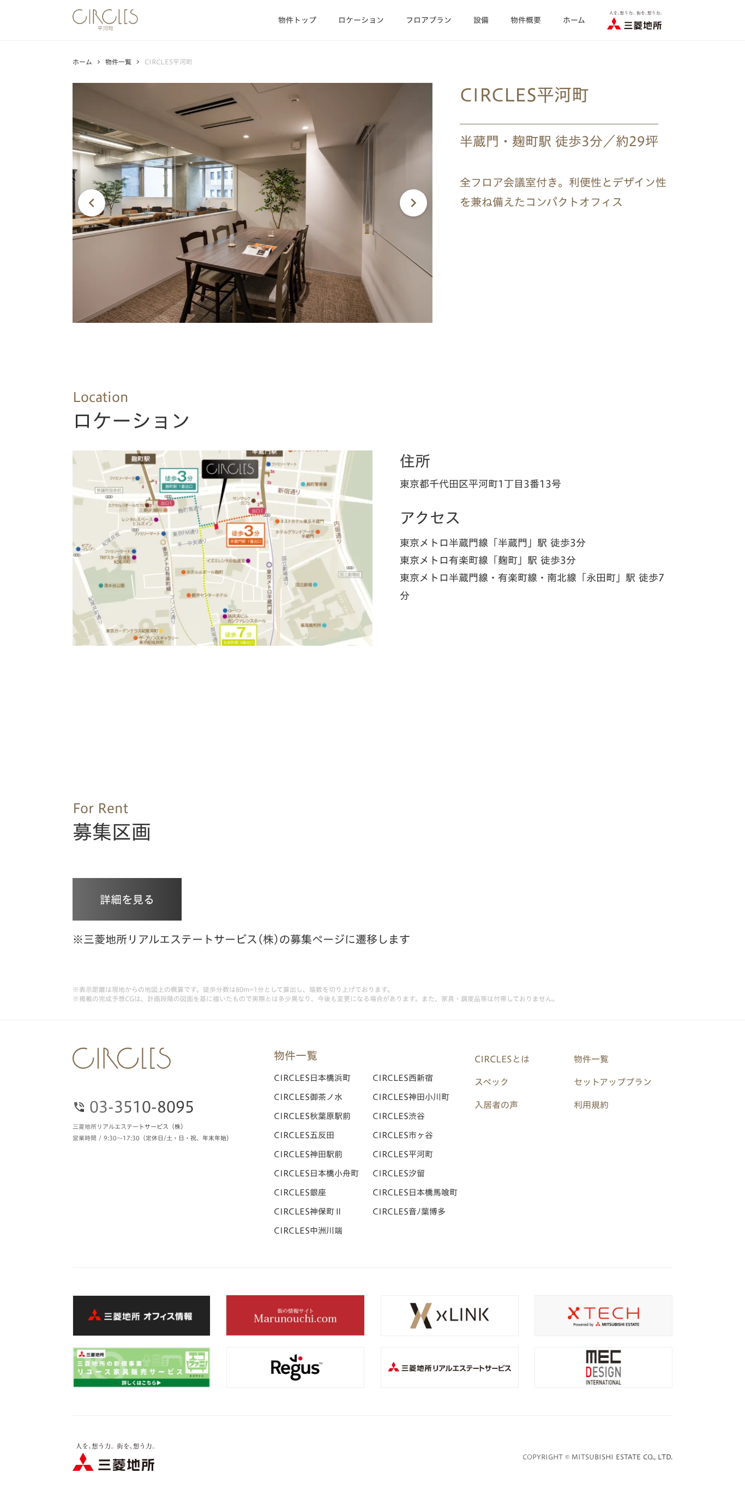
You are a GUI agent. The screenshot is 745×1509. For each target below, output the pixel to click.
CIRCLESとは (502, 1059)
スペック (491, 1082)
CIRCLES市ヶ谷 (402, 1135)
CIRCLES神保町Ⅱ (308, 1211)
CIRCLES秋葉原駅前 (312, 1116)
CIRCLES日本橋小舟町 (316, 1173)
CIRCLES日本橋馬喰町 (415, 1192)
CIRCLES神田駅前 (308, 1154)
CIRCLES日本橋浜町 (312, 1078)
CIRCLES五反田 (304, 1135)
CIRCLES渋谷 (398, 1116)
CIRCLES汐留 (398, 1173)
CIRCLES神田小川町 (410, 1097)
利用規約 (591, 1105)
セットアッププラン (613, 1082)
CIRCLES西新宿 (402, 1078)
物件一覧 (118, 62)
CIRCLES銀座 (300, 1192)
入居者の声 (496, 1105)
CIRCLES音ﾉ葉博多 (409, 1211)
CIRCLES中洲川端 (308, 1231)
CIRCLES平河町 (402, 1154)
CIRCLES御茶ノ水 (308, 1097)
